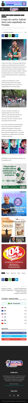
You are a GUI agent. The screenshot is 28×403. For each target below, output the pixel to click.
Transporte (4, 16)
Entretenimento (17, 15)
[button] (2, 9)
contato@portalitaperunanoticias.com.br (14, 385)
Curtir (24, 332)
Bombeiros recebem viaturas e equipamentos (7, 289)
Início (2, 12)
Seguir (24, 336)
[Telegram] (16, 35)
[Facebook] (2, 35)
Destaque (11, 15)
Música (22, 15)
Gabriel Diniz (13, 273)
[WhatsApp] (9, 35)
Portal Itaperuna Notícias (8, 32)
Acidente (7, 12)
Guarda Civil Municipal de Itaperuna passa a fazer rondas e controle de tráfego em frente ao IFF (20, 291)
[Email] (13, 35)
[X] (6, 35)
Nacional (23, 273)
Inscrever (23, 339)
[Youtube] (18, 395)
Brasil (7, 15)
